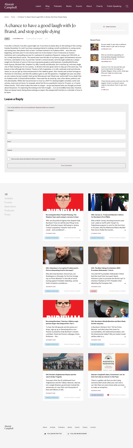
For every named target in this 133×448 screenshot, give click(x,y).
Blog (47, 6)
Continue (63, 336)
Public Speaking (114, 6)
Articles (8, 198)
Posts (13, 17)
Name (9, 133)
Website (9, 150)
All (5, 194)
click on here (30, 50)
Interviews (10, 206)
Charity (99, 6)
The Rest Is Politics (52, 237)
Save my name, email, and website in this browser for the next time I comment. (33, 159)
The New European (97, 395)
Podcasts (58, 6)
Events (79, 6)
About (89, 6)
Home (6, 17)
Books (69, 6)
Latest (38, 6)
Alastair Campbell (75, 237)
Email (9, 141)
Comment (10, 110)
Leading (93, 291)
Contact (93, 427)
